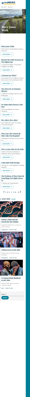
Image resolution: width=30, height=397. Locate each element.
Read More (6, 54)
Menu (11, 7)
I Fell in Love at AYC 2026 (10, 250)
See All (13, 199)
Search (4, 7)
